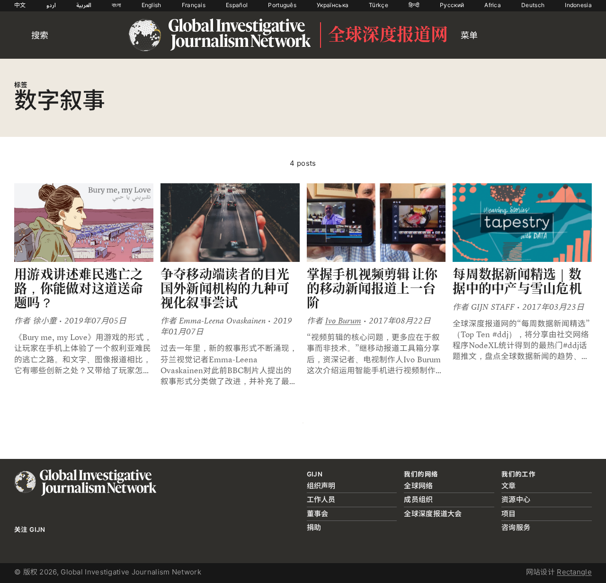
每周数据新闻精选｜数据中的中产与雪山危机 (517, 281)
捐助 (314, 527)
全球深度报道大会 (433, 513)
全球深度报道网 (388, 35)
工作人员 (321, 499)
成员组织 (418, 499)
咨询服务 (515, 527)
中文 (20, 5)
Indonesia (578, 5)
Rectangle (574, 571)
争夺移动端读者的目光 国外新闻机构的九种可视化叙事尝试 (225, 288)
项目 (508, 513)
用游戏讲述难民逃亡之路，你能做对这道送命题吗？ (78, 288)
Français (193, 5)
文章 (508, 485)
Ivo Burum (343, 321)
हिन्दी (414, 5)
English (151, 5)
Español (237, 5)
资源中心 (515, 499)
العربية (83, 5)
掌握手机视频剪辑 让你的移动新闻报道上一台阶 (372, 288)
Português (282, 5)
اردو (51, 5)
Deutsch (532, 5)
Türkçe (378, 5)
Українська (332, 5)
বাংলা (116, 5)
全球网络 (418, 485)
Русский (452, 5)
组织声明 (321, 485)
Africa (492, 5)
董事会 (318, 513)
